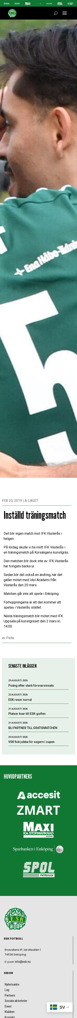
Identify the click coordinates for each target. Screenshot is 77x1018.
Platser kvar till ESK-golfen (27, 713)
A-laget (31, 501)
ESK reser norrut (20, 699)
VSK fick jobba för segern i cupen (31, 742)
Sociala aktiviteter (16, 1001)
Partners (10, 995)
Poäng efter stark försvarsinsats (31, 685)
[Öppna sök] (56, 13)
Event (8, 1006)
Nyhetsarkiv (12, 984)
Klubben (10, 1012)
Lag (7, 990)
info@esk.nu (23, 962)
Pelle (10, 638)
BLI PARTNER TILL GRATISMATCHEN (32, 728)
